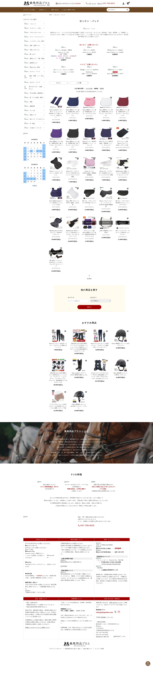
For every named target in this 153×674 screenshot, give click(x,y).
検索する (89, 307)
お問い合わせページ (115, 602)
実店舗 (103, 617)
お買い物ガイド (87, 648)
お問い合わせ (55, 9)
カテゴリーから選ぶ (29, 9)
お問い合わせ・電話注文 (100, 3)
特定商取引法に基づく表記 (72, 648)
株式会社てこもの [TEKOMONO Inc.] (107, 624)
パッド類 (79, 82)
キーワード (71, 297)
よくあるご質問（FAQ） (69, 9)
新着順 (102, 88)
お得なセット (43, 9)
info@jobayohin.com (104, 612)
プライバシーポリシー (55, 648)
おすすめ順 (89, 88)
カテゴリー (93, 297)
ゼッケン (58, 82)
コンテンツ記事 (99, 648)
